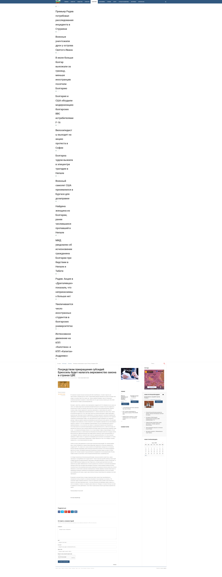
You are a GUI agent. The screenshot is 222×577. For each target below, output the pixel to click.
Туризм (109, 1)
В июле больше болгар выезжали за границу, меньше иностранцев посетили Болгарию (154, 413)
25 (148, 453)
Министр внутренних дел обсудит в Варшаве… (124, 397)
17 (145, 451)
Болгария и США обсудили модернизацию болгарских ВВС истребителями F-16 (64, 109)
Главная (66, 1)
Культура (87, 1)
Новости (73, 1)
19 (151, 451)
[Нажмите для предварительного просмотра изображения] (87, 384)
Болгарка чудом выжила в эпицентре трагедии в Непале (64, 164)
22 (159, 451)
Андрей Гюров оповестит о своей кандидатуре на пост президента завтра (130, 418)
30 (162, 453)
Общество (79, 1)
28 (157, 453)
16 (162, 449)
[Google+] (65, 512)
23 (162, 451)
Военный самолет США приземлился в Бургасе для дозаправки (64, 190)
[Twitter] (62, 512)
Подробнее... (125, 403)
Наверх (114, 564)
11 (148, 449)
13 (154, 449)
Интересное (141, 1)
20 (154, 451)
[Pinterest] (69, 512)
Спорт (114, 1)
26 (151, 453)
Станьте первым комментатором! (83, 377)
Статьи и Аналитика (124, 1)
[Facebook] (59, 512)
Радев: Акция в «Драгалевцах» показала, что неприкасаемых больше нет (64, 287)
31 (145, 455)
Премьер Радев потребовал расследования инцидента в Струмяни (64, 20)
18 (148, 451)
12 (151, 449)
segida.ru (165, 568)
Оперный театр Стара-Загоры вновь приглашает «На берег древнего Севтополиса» (154, 424)
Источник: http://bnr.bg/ (75, 497)
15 (159, 449)
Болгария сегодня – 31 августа (134, 396)
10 (145, 449)
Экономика (102, 1)
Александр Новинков (157, 399)
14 (157, 449)
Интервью (133, 1)
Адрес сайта (60, 549)
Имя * (59, 540)
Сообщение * (60, 526)
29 (159, 453)
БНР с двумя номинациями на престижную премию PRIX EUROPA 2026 (130, 413)
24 (145, 453)
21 (157, 451)
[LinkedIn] (72, 512)
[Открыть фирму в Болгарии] (129, 379)
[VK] (75, 512)
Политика (94, 1)
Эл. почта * (60, 544)
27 (154, 453)
